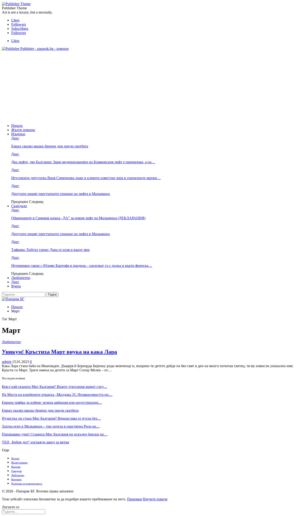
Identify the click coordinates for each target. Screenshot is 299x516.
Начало (17, 126)
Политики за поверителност (26, 483)
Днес (15, 138)
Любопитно (20, 278)
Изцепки (18, 134)
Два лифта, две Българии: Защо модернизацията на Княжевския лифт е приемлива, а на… (83, 162)
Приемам (134, 499)
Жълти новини (23, 130)
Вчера (16, 286)
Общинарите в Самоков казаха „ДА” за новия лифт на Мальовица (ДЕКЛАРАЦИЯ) (78, 218)
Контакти (16, 479)
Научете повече (155, 499)
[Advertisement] (149, 87)
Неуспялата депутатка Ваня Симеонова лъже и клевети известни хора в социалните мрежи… (86, 178)
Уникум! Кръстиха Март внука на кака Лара (59, 352)
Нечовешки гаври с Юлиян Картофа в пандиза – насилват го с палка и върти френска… (81, 266)
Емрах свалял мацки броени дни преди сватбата (49, 146)
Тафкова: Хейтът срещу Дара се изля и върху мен (50, 250)
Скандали (19, 206)
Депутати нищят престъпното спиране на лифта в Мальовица (60, 194)
